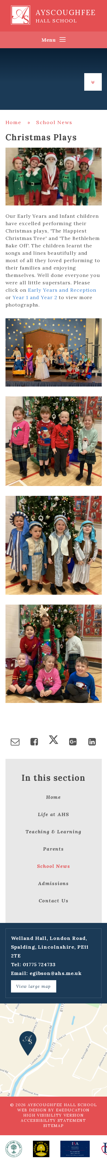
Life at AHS (53, 814)
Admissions (53, 883)
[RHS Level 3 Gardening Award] (13, 1149)
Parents (53, 849)
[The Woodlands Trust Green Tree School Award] (41, 1149)
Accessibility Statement (53, 1120)
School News (54, 122)
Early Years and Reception (62, 290)
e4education (73, 1110)
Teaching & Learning (53, 831)
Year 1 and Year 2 (35, 297)
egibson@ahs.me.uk (56, 973)
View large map (33, 986)
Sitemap (53, 1125)
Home (13, 122)
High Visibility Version (53, 1115)
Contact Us (54, 900)
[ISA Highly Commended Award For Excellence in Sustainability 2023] (75, 1149)
